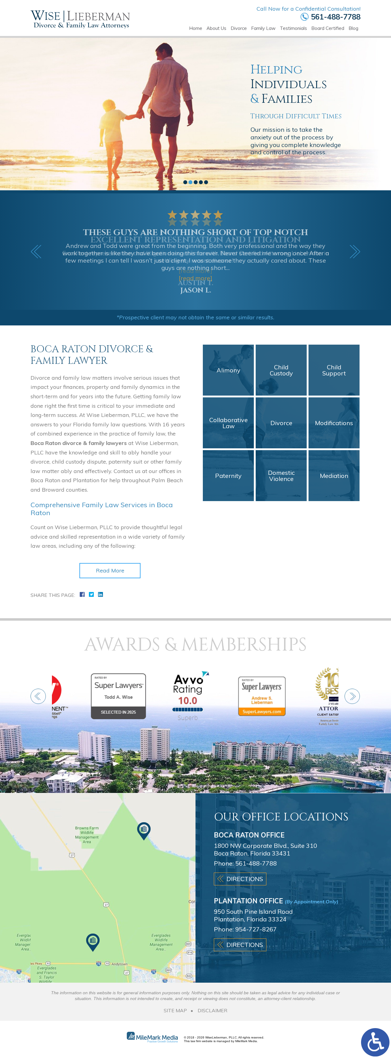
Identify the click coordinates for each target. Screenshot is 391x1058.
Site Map (175, 1010)
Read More (110, 570)
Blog (353, 28)
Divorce (239, 28)
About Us (216, 28)
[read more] (195, 278)
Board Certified (327, 28)
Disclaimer (212, 1010)
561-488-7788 (256, 863)
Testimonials (293, 28)
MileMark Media (246, 1041)
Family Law (263, 28)
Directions (244, 879)
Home (195, 28)
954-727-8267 (256, 929)
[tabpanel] (195, 252)
